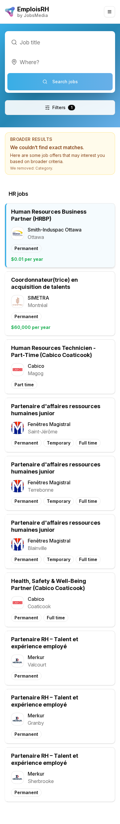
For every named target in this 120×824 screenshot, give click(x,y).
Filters (62, 107)
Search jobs (65, 81)
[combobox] (60, 62)
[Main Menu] (109, 11)
